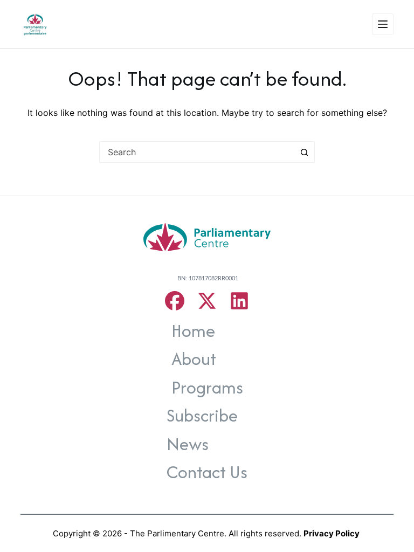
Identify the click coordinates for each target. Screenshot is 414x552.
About (193, 358)
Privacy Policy (331, 533)
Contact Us (207, 472)
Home (193, 330)
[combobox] (197, 152)
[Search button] (304, 152)
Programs (207, 387)
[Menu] (383, 24)
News (188, 444)
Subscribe (202, 415)
